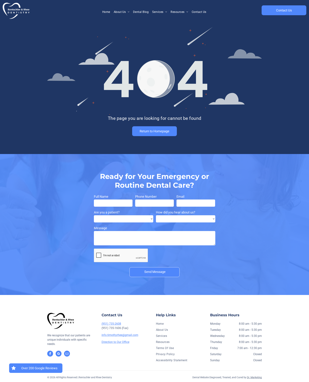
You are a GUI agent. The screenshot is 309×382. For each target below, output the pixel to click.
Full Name (101, 196)
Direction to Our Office (115, 342)
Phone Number (146, 196)
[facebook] (50, 354)
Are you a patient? (107, 212)
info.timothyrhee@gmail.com (120, 335)
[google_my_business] (59, 354)
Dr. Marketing (254, 377)
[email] (67, 354)
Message (100, 228)
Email (180, 196)
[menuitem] (106, 12)
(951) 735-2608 (111, 323)
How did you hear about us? (175, 212)
